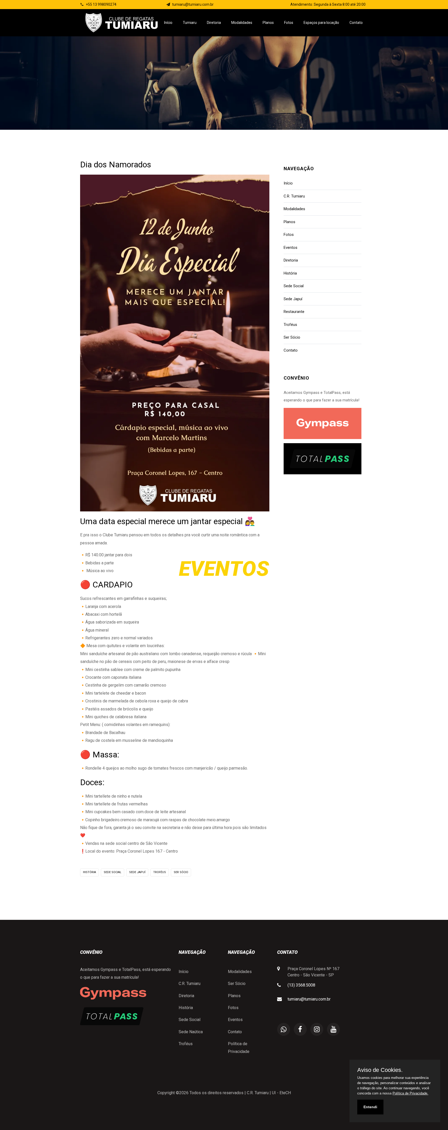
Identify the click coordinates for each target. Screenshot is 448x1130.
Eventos (290, 247)
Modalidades (241, 22)
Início (168, 22)
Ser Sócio (181, 872)
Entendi (370, 1107)
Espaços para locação (321, 22)
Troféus (159, 872)
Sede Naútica (191, 1031)
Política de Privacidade (238, 1047)
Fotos (288, 22)
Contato (356, 22)
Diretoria (214, 22)
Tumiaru (190, 22)
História (89, 872)
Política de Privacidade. (410, 1093)
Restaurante (294, 311)
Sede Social (112, 872)
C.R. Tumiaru (294, 196)
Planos (268, 22)
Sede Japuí (137, 872)
